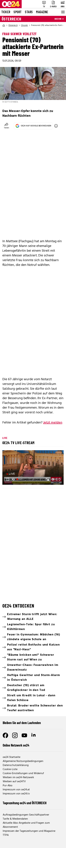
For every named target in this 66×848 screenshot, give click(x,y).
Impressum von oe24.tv (16, 794)
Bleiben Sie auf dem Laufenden (22, 723)
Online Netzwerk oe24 (16, 745)
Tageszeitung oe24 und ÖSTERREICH (25, 803)
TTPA (6, 835)
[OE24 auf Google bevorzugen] (56, 126)
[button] (33, 468)
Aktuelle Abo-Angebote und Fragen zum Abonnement (26, 825)
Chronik (24, 25)
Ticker (5, 12)
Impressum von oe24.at (16, 789)
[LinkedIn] (34, 735)
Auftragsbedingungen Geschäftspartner (26, 815)
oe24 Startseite (11, 757)
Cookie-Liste (10, 769)
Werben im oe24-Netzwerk (18, 777)
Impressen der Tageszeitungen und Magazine (29, 831)
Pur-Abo (7, 785)
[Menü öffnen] (62, 12)
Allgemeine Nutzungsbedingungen (23, 761)
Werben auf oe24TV (14, 781)
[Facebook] (5, 735)
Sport (17, 12)
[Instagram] (15, 735)
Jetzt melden (52, 422)
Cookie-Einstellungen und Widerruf (23, 773)
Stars (29, 12)
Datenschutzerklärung (16, 765)
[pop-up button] (53, 479)
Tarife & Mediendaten (15, 819)
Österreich (11, 19)
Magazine (42, 12)
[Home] (3, 25)
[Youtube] (24, 735)
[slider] (19, 479)
